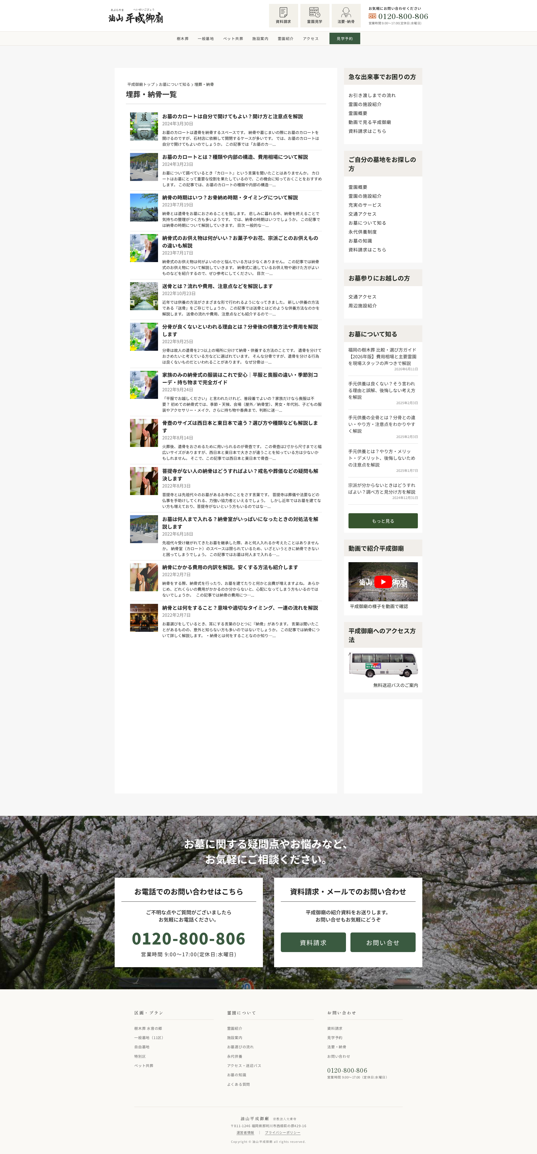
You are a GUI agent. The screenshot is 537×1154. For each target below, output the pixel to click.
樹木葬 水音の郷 (148, 1028)
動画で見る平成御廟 (369, 122)
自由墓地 (142, 1046)
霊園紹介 (286, 38)
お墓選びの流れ (240, 1046)
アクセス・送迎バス (244, 1065)
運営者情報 (246, 1132)
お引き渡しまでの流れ (372, 95)
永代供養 (234, 1056)
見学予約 (345, 38)
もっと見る (383, 520)
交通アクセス (362, 213)
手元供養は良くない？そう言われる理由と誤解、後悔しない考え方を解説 (381, 390)
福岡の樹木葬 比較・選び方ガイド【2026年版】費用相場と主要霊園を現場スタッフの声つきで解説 (382, 356)
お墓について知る (367, 222)
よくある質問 (238, 1084)
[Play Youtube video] (383, 581)
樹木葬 (183, 38)
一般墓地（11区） (150, 1037)
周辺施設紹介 (362, 305)
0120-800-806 (403, 16)
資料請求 (313, 942)
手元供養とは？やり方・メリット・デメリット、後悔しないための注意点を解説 (381, 458)
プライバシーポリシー (282, 1132)
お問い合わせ (338, 1056)
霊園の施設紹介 (365, 104)
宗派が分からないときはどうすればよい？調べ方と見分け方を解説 (381, 488)
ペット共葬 (233, 38)
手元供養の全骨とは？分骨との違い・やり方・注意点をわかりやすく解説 (381, 424)
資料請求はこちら (367, 131)
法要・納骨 (337, 1046)
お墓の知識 (360, 240)
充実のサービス (365, 204)
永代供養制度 (362, 231)
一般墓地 (206, 38)
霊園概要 (358, 113)
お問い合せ (383, 942)
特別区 (140, 1056)
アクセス (311, 38)
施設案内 (260, 38)
